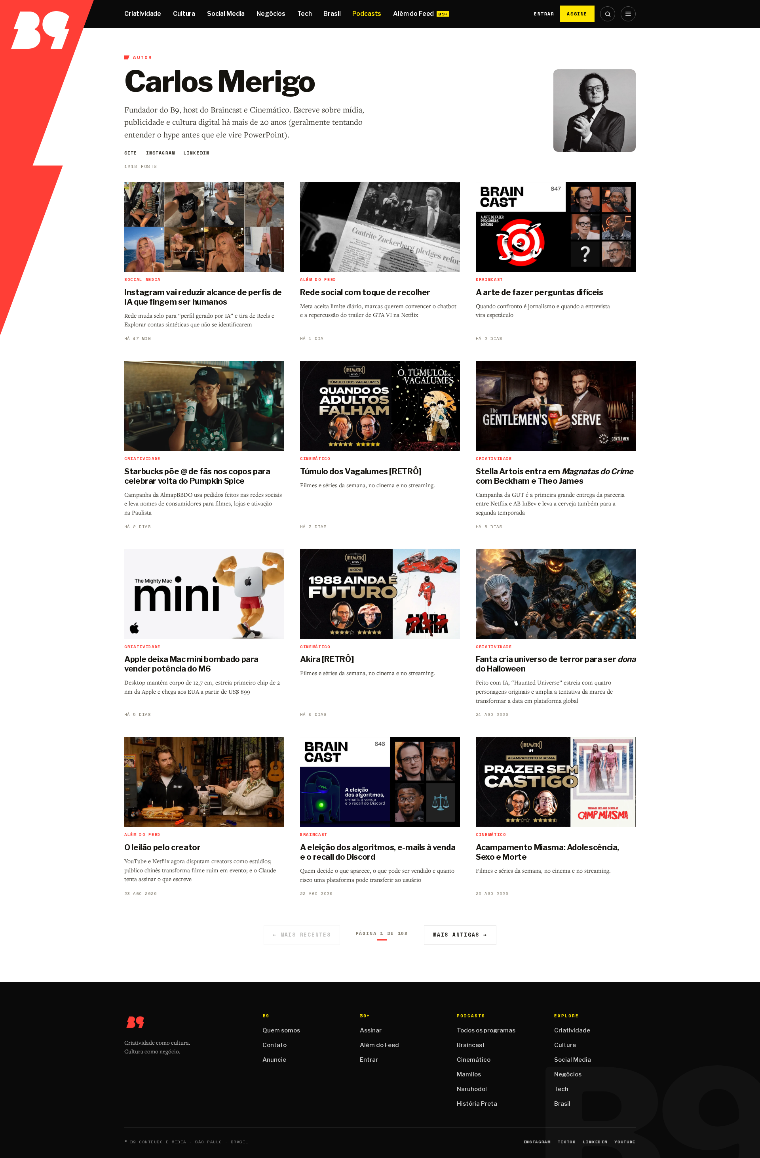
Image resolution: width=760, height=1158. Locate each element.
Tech (304, 13)
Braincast (471, 1045)
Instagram (160, 152)
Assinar (371, 1030)
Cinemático (473, 1059)
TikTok (567, 1142)
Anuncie (274, 1059)
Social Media (226, 13)
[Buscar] (607, 13)
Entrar (544, 14)
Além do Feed (413, 13)
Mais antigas (460, 935)
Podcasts (366, 13)
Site (130, 152)
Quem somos (281, 1030)
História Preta (477, 1103)
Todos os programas (486, 1030)
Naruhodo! (472, 1089)
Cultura (184, 13)
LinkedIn (196, 152)
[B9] (47, 14)
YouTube (625, 1142)
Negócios (270, 13)
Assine (577, 13)
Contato (274, 1045)
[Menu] (628, 13)
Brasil (331, 13)
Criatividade (142, 13)
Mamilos (469, 1074)
